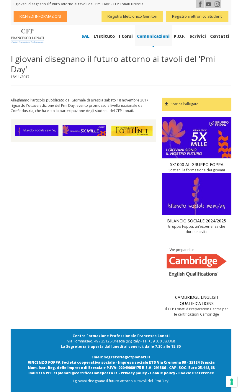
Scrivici (197, 36)
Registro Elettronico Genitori (132, 16)
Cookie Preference (196, 372)
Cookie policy (162, 372)
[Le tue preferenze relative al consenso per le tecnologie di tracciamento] (231, 381)
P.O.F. (180, 36)
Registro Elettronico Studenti (197, 16)
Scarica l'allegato (185, 103)
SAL (85, 36)
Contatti (219, 36)
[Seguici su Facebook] (200, 4)
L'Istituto (104, 36)
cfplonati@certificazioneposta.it (85, 372)
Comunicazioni (153, 36)
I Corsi (126, 36)
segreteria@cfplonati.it (127, 357)
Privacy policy (134, 372)
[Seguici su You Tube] (209, 4)
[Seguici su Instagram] (217, 4)
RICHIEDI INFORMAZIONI (40, 16)
